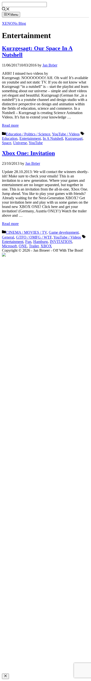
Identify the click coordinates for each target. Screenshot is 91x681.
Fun (28, 242)
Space (6, 143)
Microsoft (9, 246)
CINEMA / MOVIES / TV (26, 232)
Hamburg (40, 242)
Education (9, 138)
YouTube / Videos (66, 134)
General (8, 237)
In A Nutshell (53, 138)
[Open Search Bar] (6, 10)
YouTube (36, 143)
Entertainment (30, 138)
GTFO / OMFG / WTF (34, 237)
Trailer (34, 246)
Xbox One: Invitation (28, 153)
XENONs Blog (14, 23)
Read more (10, 125)
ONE (23, 246)
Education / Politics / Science (28, 134)
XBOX (46, 246)
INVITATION (61, 242)
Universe (20, 143)
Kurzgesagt (74, 138)
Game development (64, 232)
